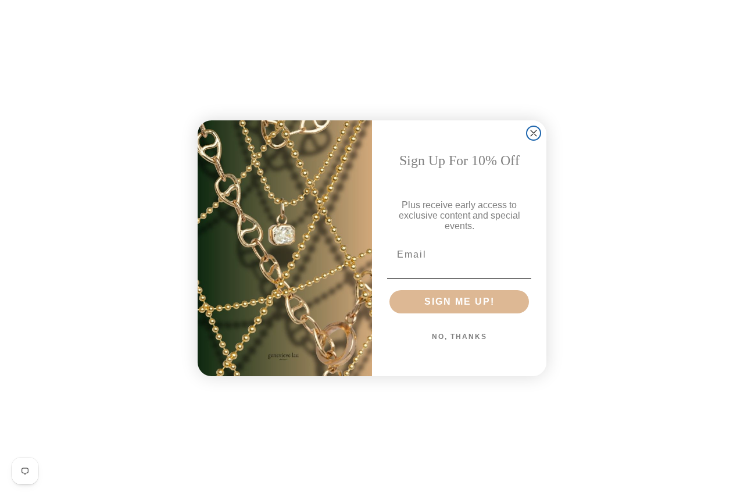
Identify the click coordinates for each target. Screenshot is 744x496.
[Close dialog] (534, 133)
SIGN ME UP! (459, 301)
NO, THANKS (459, 337)
